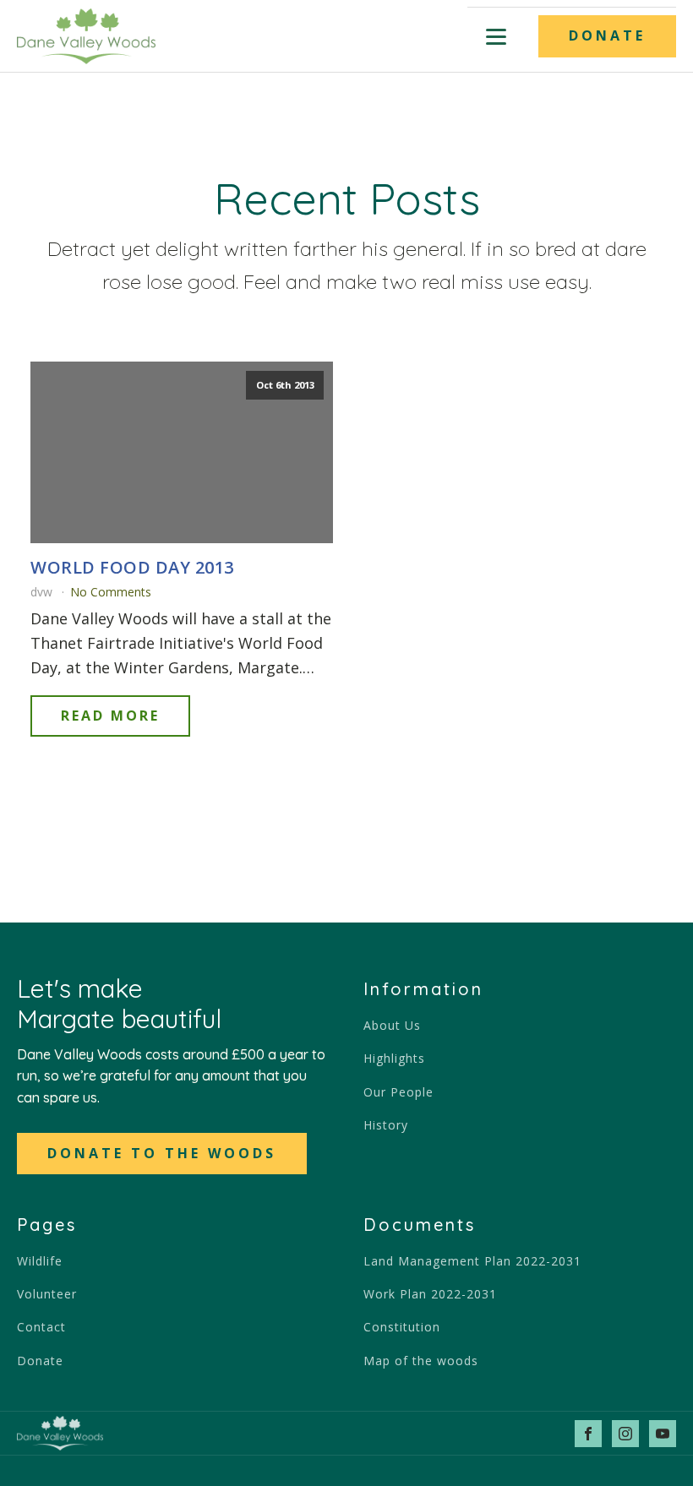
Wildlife (40, 1261)
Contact (41, 1326)
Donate (40, 1360)
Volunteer (47, 1293)
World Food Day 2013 (132, 567)
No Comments (110, 592)
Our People (398, 1092)
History (385, 1125)
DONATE (607, 35)
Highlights (394, 1058)
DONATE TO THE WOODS (161, 1153)
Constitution (401, 1326)
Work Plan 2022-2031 (430, 1293)
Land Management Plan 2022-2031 (472, 1261)
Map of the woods (420, 1360)
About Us (392, 1025)
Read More (110, 715)
